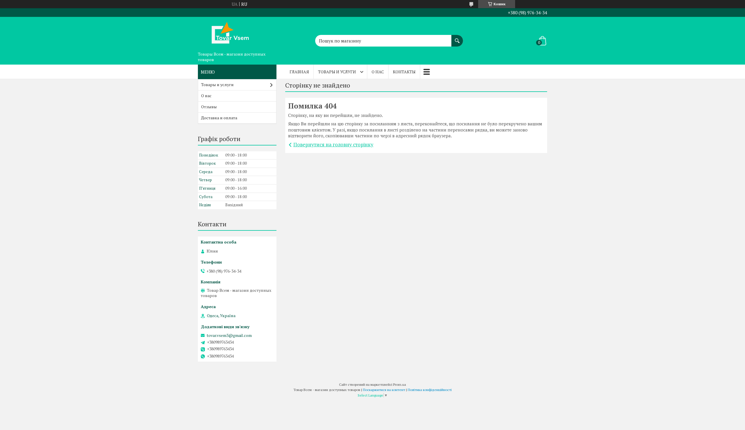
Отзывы (209, 106)
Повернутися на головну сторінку (333, 144)
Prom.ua (399, 384)
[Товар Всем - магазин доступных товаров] (227, 33)
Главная (299, 71)
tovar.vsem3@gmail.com (229, 335)
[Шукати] (457, 38)
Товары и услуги (337, 71)
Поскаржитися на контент (384, 390)
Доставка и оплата (219, 117)
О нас (378, 71)
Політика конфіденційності (430, 390)
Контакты (404, 71)
